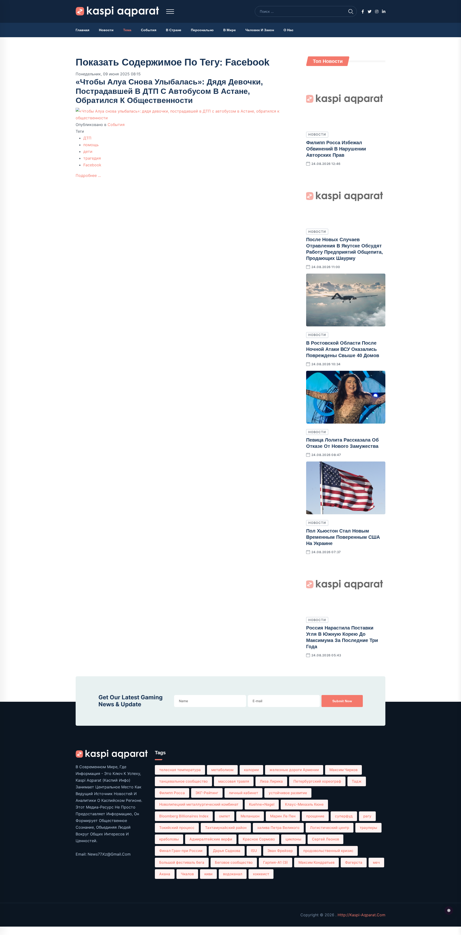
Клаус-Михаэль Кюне (304, 804)
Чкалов (187, 874)
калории (251, 769)
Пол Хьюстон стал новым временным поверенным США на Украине (343, 537)
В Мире (229, 30)
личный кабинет (243, 793)
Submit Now (342, 701)
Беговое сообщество (234, 862)
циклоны (293, 839)
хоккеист (261, 874)
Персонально (202, 30)
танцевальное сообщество (183, 781)
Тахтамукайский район (226, 827)
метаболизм (222, 769)
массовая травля (233, 781)
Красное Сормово (259, 839)
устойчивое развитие (288, 793)
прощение (315, 816)
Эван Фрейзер (280, 850)
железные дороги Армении (294, 769)
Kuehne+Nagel (261, 804)
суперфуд (344, 816)
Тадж (357, 781)
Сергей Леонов (325, 839)
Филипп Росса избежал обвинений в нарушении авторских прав (336, 149)
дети (87, 151)
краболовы (169, 839)
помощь (91, 144)
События (148, 30)
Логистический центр (329, 827)
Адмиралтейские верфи (210, 839)
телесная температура (180, 769)
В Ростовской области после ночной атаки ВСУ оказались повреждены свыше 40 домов (342, 349)
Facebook (92, 164)
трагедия (92, 158)
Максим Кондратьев (316, 862)
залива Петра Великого (278, 827)
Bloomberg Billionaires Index (183, 816)
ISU (254, 850)
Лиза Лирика (271, 781)
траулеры (368, 827)
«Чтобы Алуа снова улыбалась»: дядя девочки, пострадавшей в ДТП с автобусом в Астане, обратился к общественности (169, 91)
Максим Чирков (343, 769)
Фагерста (353, 862)
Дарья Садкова (226, 850)
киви (208, 874)
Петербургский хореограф (317, 781)
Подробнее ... (88, 175)
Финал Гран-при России (180, 850)
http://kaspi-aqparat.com (361, 914)
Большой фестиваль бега (181, 862)
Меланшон (250, 816)
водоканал (232, 874)
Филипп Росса (172, 793)
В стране (173, 30)
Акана (164, 874)
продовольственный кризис (328, 850)
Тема (127, 30)
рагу (367, 816)
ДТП (87, 138)
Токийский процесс (176, 827)
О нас (288, 30)
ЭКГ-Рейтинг (206, 793)
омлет (224, 816)
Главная (82, 30)
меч (376, 862)
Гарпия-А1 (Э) (275, 862)
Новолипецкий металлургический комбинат (198, 804)
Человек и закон (259, 30)
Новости (106, 30)
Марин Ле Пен (283, 816)
